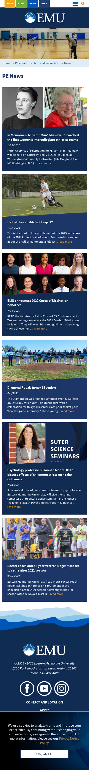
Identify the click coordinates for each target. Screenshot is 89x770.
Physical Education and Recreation (37, 63)
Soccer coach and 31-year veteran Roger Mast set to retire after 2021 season (43, 568)
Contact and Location (44, 702)
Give (44, 3)
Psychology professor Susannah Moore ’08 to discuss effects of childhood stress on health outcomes (40, 475)
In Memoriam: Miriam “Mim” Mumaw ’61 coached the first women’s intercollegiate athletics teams (43, 138)
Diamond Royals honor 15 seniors (32, 388)
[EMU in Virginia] (45, 13)
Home (6, 63)
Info (10, 3)
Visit (21, 3)
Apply (32, 3)
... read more (43, 163)
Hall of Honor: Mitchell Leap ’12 (30, 222)
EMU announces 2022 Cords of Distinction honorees (37, 303)
